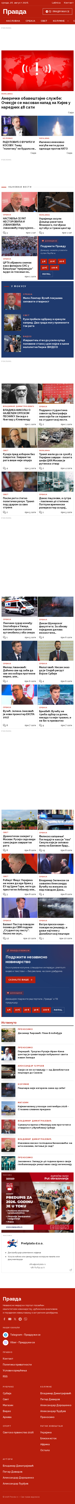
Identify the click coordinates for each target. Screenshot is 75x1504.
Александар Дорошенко (55, 1405)
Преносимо (47, 1417)
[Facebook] (4, 1319)
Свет (44, 21)
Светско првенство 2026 (18, 1432)
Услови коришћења (15, 1370)
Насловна (13, 21)
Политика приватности (17, 1364)
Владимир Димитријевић (55, 1393)
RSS (5, 1376)
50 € (44, 267)
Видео (7, 1411)
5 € (44, 261)
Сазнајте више (18, 980)
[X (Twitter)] (15, 1319)
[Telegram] (20, 1319)
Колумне (59, 21)
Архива (7, 1417)
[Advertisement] (37, 39)
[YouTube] (10, 1319)
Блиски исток (48, 1438)
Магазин (8, 1405)
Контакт (69, 2)
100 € (54, 267)
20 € (61, 261)
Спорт (7, 1426)
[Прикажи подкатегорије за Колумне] (68, 21)
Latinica (56, 2)
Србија (30, 21)
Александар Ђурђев (53, 1411)
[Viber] (25, 1319)
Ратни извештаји (51, 1426)
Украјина (46, 1432)
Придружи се (61, 11)
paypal (46, 274)
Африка (45, 1444)
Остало (45, 1450)
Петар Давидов (50, 1399)
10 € (52, 261)
